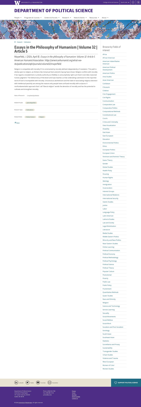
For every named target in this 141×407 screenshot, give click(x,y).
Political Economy (109, 254)
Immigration (107, 184)
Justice (105, 205)
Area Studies (107, 77)
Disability (106, 129)
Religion (42, 117)
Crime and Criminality (110, 122)
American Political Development (109, 68)
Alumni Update (76, 396)
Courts (105, 118)
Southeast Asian (108, 337)
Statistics (106, 341)
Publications (27, 42)
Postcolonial (107, 275)
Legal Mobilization (109, 226)
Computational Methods (111, 111)
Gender (105, 164)
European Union (109, 153)
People (16, 18)
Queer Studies (108, 296)
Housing (106, 174)
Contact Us (75, 398)
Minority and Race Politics (112, 240)
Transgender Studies (110, 351)
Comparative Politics (110, 108)
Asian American (108, 80)
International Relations (111, 195)
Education (106, 139)
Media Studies (108, 233)
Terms (73, 393)
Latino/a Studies (108, 219)
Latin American (108, 216)
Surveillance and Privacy (111, 344)
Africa (105, 54)
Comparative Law (109, 104)
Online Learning (108, 247)
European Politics (109, 150)
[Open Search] (138, 2)
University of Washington (25, 402)
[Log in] (133, 2)
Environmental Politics (111, 143)
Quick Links (124, 2)
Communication (108, 101)
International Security (110, 198)
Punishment (107, 289)
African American (109, 58)
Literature (106, 230)
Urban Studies (108, 355)
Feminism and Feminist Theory (114, 157)
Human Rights (108, 178)
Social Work (107, 323)
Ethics (105, 146)
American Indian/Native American (111, 62)
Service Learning (109, 310)
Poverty (105, 278)
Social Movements (109, 317)
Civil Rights (106, 97)
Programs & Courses (32, 18)
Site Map (74, 395)
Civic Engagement (109, 94)
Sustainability (107, 348)
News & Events (79, 18)
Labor (105, 209)
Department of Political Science (53, 10)
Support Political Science (128, 382)
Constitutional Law (109, 115)
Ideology (106, 181)
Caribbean (106, 84)
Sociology (106, 330)
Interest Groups (108, 191)
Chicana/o (106, 87)
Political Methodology (110, 257)
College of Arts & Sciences (110, 2)
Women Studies (108, 369)
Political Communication (111, 250)
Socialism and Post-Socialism (113, 327)
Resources (93, 18)
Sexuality (106, 313)
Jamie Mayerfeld (31, 103)
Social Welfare (108, 320)
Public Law (106, 282)
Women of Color (108, 365)
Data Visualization (109, 125)
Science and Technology (111, 306)
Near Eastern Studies (110, 244)
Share (18, 123)
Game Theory (107, 160)
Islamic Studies (108, 202)
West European (108, 362)
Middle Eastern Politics (111, 237)
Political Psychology (110, 261)
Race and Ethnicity (109, 299)
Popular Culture (108, 271)
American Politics (109, 73)
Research (65, 18)
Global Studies (108, 167)
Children (106, 91)
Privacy (74, 391)
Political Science (30, 117)
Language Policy (108, 212)
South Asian (107, 334)
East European (108, 136)
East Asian (106, 132)
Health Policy (107, 170)
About (104, 18)
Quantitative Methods (110, 292)
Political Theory (108, 268)
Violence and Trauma (110, 358)
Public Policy (107, 285)
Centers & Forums (51, 18)
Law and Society (108, 223)
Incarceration (107, 188)
